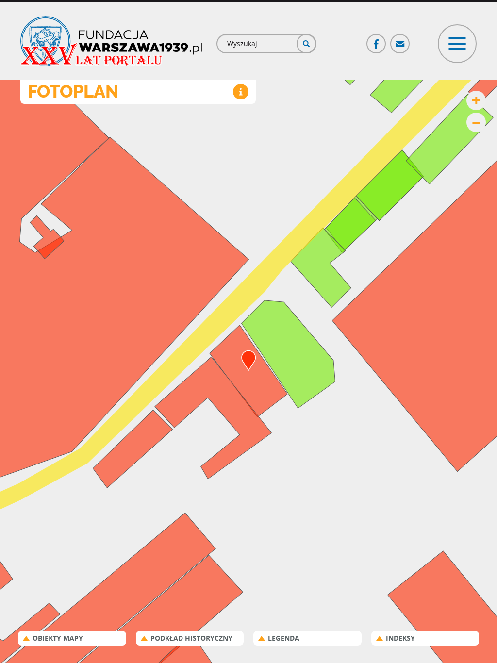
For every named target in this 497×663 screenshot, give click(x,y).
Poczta (400, 39)
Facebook (376, 39)
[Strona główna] (111, 41)
